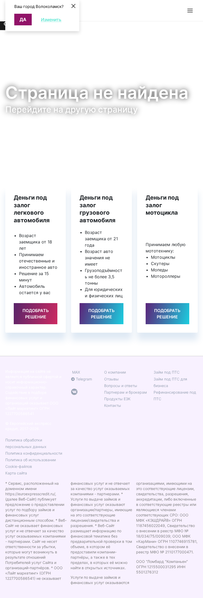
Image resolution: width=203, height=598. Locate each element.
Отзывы (111, 379)
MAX (75, 372)
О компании (115, 372)
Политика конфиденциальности (33, 453)
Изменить (51, 19)
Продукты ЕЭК (117, 399)
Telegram (83, 379)
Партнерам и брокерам (125, 392)
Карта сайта (16, 473)
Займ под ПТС (166, 372)
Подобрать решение (35, 313)
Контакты (112, 405)
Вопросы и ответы (120, 385)
